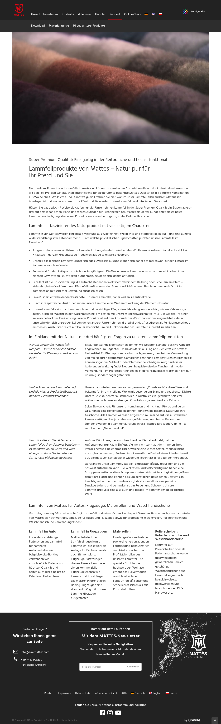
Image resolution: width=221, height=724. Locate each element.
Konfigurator (198, 11)
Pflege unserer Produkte (89, 25)
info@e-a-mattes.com (35, 652)
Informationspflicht (105, 693)
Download (38, 25)
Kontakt (49, 693)
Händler (100, 14)
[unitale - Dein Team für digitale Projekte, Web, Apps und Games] (192, 720)
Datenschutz (82, 693)
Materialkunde (59, 25)
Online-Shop (132, 14)
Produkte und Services (76, 14)
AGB (124, 693)
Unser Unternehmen (44, 14)
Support (114, 14)
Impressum (64, 693)
